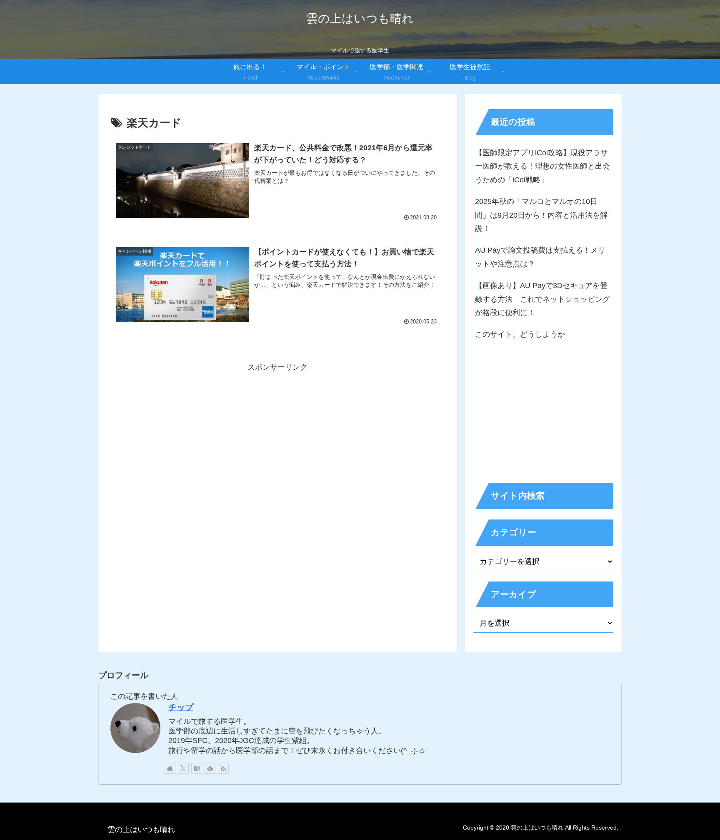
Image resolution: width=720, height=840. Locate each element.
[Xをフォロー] (183, 768)
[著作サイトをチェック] (170, 768)
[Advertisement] (277, 432)
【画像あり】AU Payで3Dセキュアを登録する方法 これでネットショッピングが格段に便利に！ (542, 299)
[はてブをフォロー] (196, 768)
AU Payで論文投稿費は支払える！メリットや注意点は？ (540, 257)
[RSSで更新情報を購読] (223, 768)
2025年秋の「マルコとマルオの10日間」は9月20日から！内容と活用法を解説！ (541, 215)
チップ (180, 707)
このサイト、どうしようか (520, 334)
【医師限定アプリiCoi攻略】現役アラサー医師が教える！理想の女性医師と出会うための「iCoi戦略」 (542, 166)
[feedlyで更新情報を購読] (210, 768)
